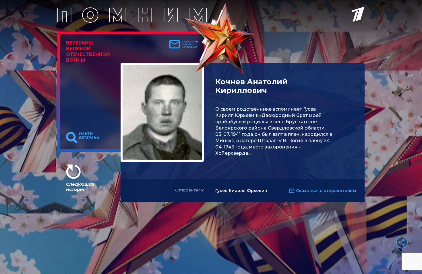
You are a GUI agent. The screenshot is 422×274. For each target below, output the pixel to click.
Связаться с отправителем (326, 190)
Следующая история (80, 186)
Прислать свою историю (190, 44)
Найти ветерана (89, 136)
